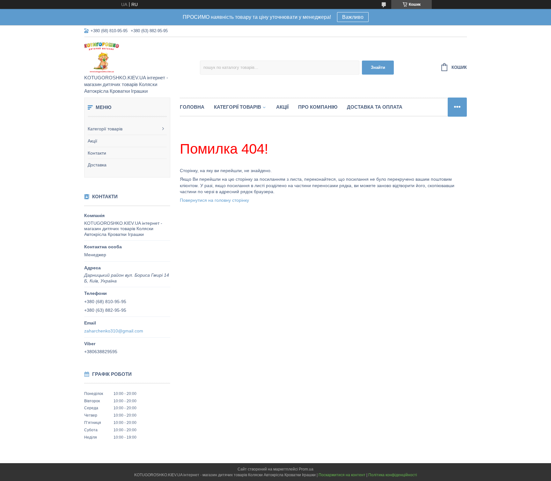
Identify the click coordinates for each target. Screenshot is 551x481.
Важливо (353, 17)
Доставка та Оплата (374, 107)
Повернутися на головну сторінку (214, 200)
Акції (92, 140)
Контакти (97, 153)
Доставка (97, 164)
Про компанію (317, 107)
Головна (192, 107)
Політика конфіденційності (392, 475)
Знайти (378, 67)
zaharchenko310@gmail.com (113, 330)
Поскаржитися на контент (342, 475)
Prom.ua (306, 469)
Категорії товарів (105, 128)
